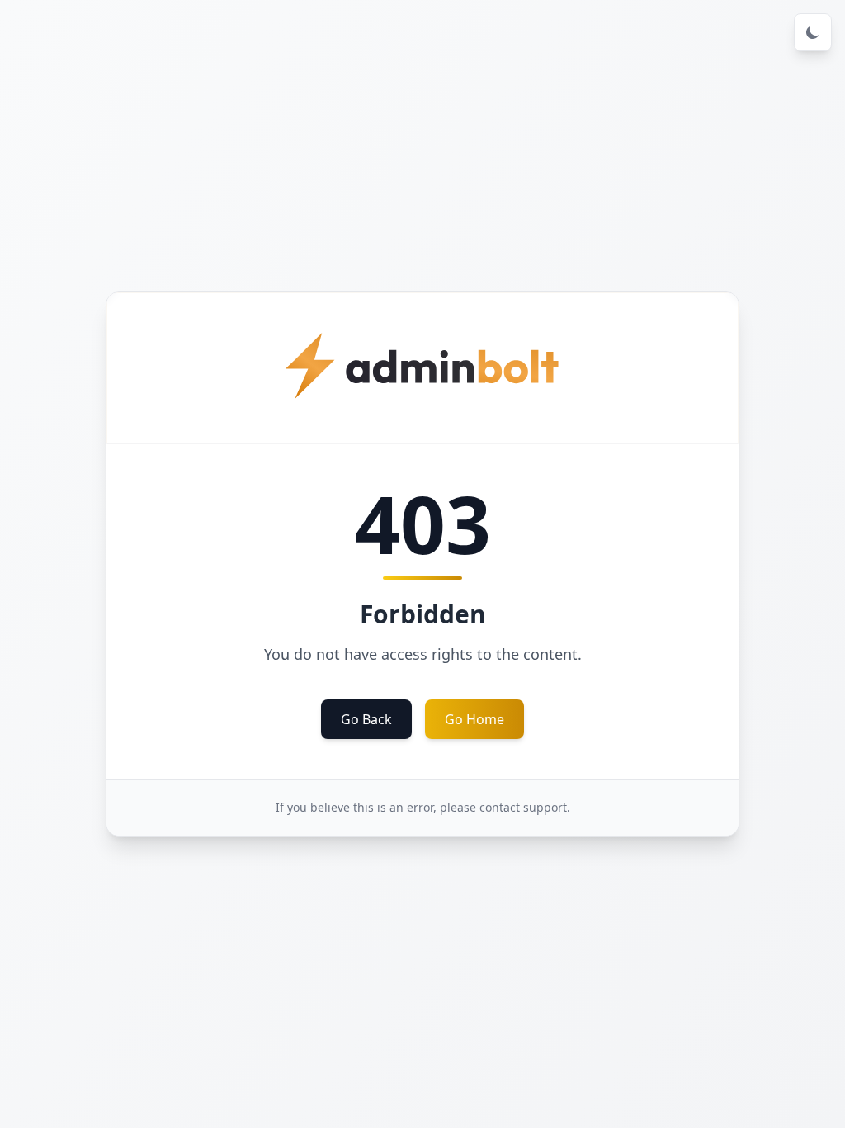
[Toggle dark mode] (813, 32)
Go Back (366, 719)
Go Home (474, 719)
